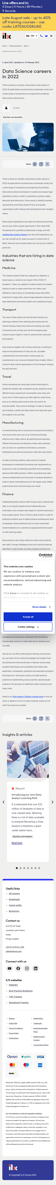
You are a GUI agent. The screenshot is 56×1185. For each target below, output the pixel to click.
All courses (14, 893)
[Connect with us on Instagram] (27, 968)
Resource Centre (15, 46)
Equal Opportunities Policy (40, 1030)
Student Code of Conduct (39, 1038)
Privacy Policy (14, 1033)
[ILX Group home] (6, 35)
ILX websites (14, 980)
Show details (39, 607)
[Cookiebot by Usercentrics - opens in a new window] (39, 556)
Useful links (13, 1023)
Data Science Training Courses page (28, 697)
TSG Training (15, 997)
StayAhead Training (18, 1002)
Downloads (14, 899)
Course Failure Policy (40, 1045)
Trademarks (37, 1023)
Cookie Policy (14, 1038)
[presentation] (3, 801)
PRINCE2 (13, 985)
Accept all (28, 616)
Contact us (13, 920)
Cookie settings (26, 627)
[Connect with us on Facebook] (18, 968)
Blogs (26, 46)
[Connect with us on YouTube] (9, 968)
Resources (14, 911)
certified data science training (14, 235)
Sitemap (12, 1018)
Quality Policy (38, 1018)
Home (4, 46)
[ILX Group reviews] (12, 1073)
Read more (17, 843)
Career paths (15, 905)
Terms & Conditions (16, 1028)
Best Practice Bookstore (21, 991)
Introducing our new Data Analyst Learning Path (26, 796)
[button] (17, 868)
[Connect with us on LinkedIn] (35, 968)
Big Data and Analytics (13, 117)
